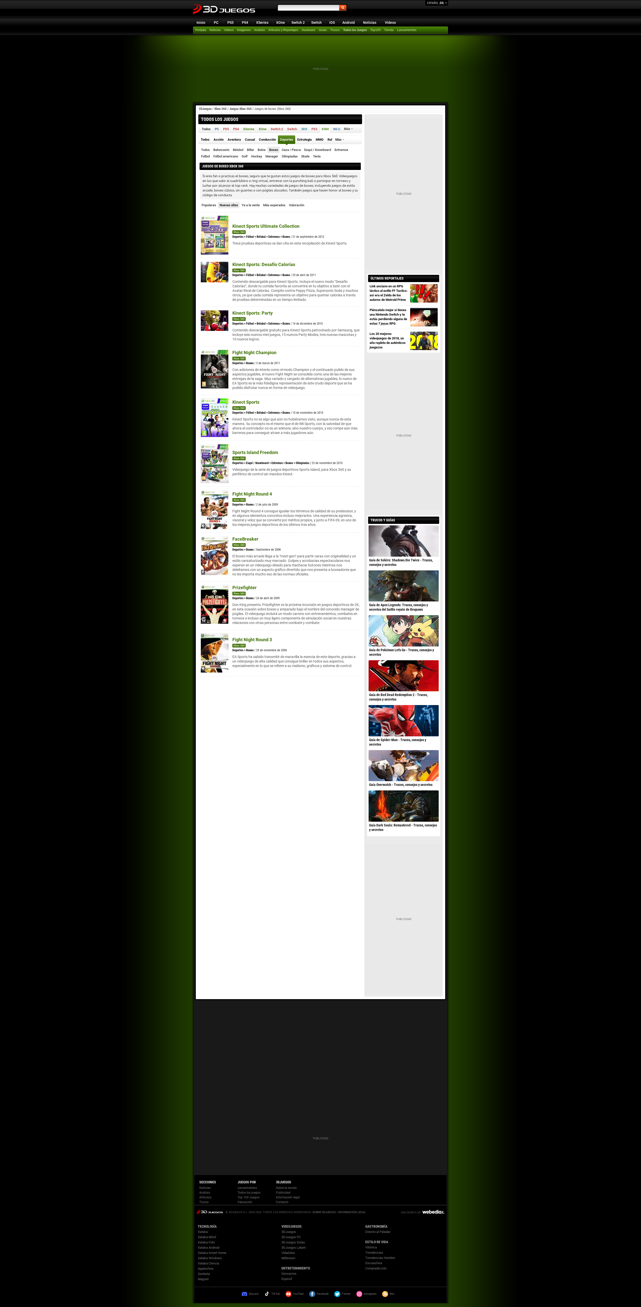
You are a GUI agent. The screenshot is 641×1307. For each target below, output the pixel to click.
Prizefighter (244, 587)
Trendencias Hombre (380, 1258)
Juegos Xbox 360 (240, 109)
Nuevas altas (229, 205)
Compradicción (376, 1268)
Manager (271, 156)
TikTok (275, 1293)
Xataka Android (208, 1247)
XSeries (262, 23)
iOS (332, 23)
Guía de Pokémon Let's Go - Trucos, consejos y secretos (401, 652)
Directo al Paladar (377, 1232)
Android (348, 23)
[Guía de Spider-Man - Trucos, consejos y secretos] (404, 720)
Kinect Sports (245, 402)
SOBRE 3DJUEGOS (324, 1212)
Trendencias (374, 1252)
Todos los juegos (249, 1192)
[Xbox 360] (389, 30)
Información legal (288, 1197)
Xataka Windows (210, 1258)
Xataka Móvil (207, 1237)
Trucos (335, 30)
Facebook (323, 1293)
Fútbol (205, 156)
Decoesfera (373, 1263)
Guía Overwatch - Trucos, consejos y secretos (400, 785)
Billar (250, 150)
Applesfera (205, 1268)
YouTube (298, 1293)
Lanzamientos (406, 30)
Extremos (341, 150)
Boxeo (273, 150)
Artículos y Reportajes (283, 30)
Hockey (256, 156)
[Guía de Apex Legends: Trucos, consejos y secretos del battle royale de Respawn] (404, 586)
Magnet (203, 1279)
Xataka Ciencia (208, 1263)
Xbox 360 (220, 109)
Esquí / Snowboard (317, 150)
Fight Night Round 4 (252, 494)
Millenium (288, 1258)
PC (216, 23)
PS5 (230, 23)
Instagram (370, 1293)
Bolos (262, 150)
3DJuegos (205, 109)
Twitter (346, 1293)
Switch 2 (298, 23)
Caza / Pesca (291, 150)
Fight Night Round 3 (252, 639)
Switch (316, 23)
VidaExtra (288, 1253)
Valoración (296, 205)
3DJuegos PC (291, 1237)
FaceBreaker (245, 539)
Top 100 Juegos (248, 1197)
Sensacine (288, 1273)
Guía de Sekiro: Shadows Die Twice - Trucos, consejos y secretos (401, 562)
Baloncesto (221, 150)
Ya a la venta (251, 205)
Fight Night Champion (254, 352)
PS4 (245, 23)
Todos (205, 150)
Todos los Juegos (355, 30)
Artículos (205, 1197)
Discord (253, 1293)
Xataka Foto (206, 1242)
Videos (390, 23)
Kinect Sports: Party (252, 313)
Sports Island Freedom (255, 452)
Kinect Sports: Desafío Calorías (263, 264)
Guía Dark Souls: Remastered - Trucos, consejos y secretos (403, 827)
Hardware (308, 30)
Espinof (286, 1279)
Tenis (317, 156)
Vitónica (371, 1247)
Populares (209, 205)
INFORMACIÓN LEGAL (352, 1212)
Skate (305, 156)
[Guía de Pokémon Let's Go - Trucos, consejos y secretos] (404, 630)
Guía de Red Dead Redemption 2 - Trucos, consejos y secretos (398, 697)
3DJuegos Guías (293, 1242)
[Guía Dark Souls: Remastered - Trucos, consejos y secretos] (404, 806)
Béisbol (238, 150)
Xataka (203, 1232)
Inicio (201, 23)
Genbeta (204, 1274)
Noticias (369, 23)
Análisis (259, 30)
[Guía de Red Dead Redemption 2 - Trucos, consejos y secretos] (404, 676)
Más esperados (274, 205)
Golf (245, 156)
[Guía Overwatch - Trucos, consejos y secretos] (404, 765)
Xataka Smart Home (212, 1253)
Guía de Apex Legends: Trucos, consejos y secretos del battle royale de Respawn (398, 607)
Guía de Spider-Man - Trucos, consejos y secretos (397, 742)
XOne (280, 23)
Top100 (375, 30)
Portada (200, 30)
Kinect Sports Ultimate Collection (265, 226)
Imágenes (244, 30)
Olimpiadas (290, 156)
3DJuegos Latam (293, 1247)
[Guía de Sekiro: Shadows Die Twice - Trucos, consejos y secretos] (404, 541)
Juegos (209, 1211)
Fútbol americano (225, 156)
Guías (323, 30)
